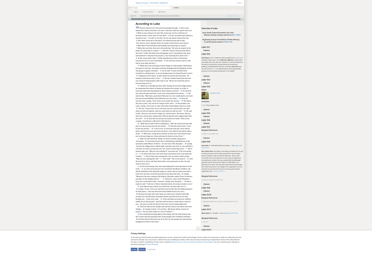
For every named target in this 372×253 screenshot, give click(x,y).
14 (163, 78)
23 (145, 118)
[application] (186, 19)
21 (137, 108)
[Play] (129, 19)
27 (143, 134)
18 (180, 98)
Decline (142, 249)
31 (187, 149)
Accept (134, 249)
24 (139, 123)
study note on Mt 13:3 (230, 213)
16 (181, 91)
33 (145, 156)
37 (142, 169)
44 (162, 199)
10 (165, 61)
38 (182, 174)
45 (139, 206)
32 (140, 154)
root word (239, 58)
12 (161, 71)
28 (139, 139)
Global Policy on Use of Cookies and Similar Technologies (192, 242)
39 (164, 179)
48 (137, 219)
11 (139, 66)
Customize (151, 249)
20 (176, 103)
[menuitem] (242, 7)
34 (161, 159)
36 (139, 166)
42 (137, 189)
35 (188, 159)
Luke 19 (133, 16)
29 (146, 141)
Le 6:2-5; (217, 171)
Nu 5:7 (222, 171)
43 (137, 194)
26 (153, 129)
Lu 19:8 (214, 69)
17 (187, 93)
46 (144, 209)
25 (169, 126)
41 (139, 186)
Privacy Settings (152, 244)
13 (137, 76)
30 (186, 144)
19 (182, 101)
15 (139, 86)
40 (185, 181)
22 (185, 111)
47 (139, 214)
